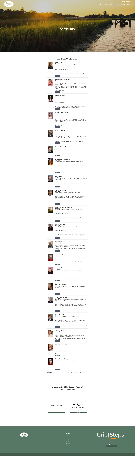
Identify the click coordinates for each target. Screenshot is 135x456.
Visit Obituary (58, 155)
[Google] (26, 442)
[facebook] (22, 442)
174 (85, 372)
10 (80, 372)
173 (83, 372)
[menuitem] (101, 4)
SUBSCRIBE (56, 412)
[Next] (87, 372)
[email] (24, 442)
